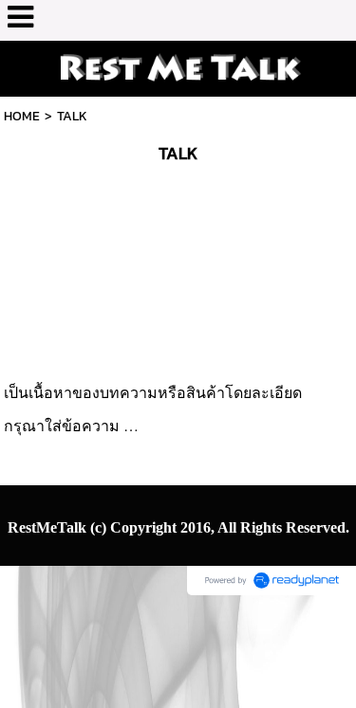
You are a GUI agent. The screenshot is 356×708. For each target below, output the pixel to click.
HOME (22, 116)
